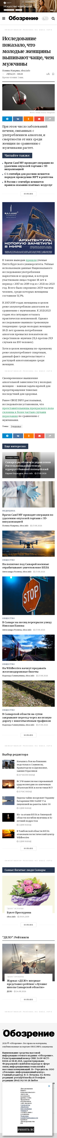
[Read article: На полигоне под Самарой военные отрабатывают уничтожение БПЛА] (28, 544)
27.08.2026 (41, 473)
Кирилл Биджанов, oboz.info (19, 473)
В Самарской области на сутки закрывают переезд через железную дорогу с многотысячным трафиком (27, 717)
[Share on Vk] (18, 118)
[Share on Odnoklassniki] (28, 118)
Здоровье (16, 426)
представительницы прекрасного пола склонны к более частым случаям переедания (28, 412)
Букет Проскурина (19, 912)
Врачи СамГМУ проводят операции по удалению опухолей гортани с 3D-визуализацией (29, 166)
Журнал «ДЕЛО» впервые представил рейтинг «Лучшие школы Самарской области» (27, 984)
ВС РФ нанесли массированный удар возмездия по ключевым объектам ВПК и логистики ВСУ (35, 784)
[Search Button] (53, 18)
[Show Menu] (3, 18)
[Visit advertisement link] (28, 6)
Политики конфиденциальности (29, 1117)
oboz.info (11, 917)
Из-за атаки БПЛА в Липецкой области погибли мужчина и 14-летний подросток (35, 817)
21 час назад (25, 791)
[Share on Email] (39, 118)
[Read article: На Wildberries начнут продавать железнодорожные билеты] (28, 648)
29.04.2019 (24, 917)
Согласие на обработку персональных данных (26, 1108)
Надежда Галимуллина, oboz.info (18, 676)
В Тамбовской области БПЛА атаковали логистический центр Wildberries (35, 834)
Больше (28, 194)
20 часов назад (26, 775)
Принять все (25, 1129)
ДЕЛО (9, 991)
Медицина (8, 511)
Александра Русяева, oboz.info (16, 572)
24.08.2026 (21, 991)
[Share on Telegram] (7, 118)
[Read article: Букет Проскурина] (28, 894)
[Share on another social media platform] (50, 118)
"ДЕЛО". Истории (15, 908)
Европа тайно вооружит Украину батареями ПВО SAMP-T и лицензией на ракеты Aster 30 (35, 801)
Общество (12, 457)
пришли (31, 260)
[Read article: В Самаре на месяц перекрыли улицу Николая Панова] (28, 595)
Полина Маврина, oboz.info (16, 70)
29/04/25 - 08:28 (14, 74)
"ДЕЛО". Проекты (15, 977)
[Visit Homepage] (23, 18)
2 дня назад (24, 808)
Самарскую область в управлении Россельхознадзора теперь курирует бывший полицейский (28, 466)
